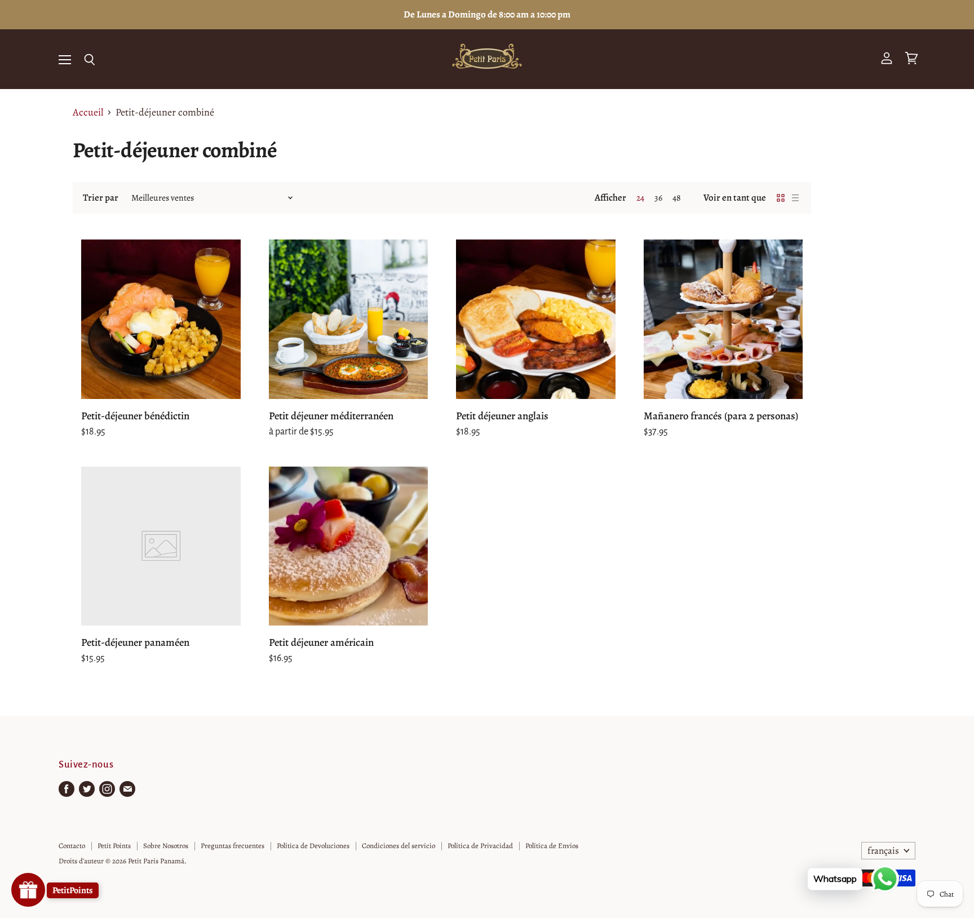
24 (640, 197)
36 (658, 197)
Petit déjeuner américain (321, 642)
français (883, 850)
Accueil (88, 112)
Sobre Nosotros (165, 845)
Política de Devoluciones (313, 845)
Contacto (72, 845)
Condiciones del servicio (398, 845)
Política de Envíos (551, 845)
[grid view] (780, 197)
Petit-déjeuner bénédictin (135, 416)
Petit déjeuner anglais (502, 416)
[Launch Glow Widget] (28, 890)
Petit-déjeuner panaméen (135, 642)
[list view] (795, 197)
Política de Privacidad (480, 845)
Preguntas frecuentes (232, 845)
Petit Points (114, 845)
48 (676, 197)
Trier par (100, 197)
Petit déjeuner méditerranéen (331, 416)
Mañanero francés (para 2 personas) (721, 416)
